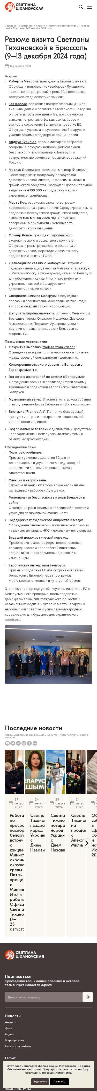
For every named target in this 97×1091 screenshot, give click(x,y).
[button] (87, 843)
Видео (9, 1034)
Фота (8, 1028)
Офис (10, 1058)
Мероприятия (14, 1040)
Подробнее (40, 1081)
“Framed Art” (35, 412)
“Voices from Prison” (58, 347)
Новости (12, 1015)
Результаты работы (18, 1046)
